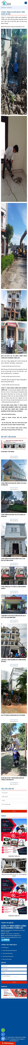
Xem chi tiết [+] (14, 458)
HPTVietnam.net (14, 1041)
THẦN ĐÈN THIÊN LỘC (14, 856)
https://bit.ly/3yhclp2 (15, 384)
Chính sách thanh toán (8, 956)
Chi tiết (14, 445)
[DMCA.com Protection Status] (5, 940)
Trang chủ (3, 7)
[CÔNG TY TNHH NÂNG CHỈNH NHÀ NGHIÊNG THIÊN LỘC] (6, 3)
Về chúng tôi (6, 947)
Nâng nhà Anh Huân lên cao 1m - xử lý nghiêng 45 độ (14, 875)
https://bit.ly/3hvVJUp (15, 366)
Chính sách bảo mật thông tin (10, 950)
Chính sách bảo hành (7, 953)
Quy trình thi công (7, 959)
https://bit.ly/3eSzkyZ (15, 376)
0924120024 (9, 1043)
